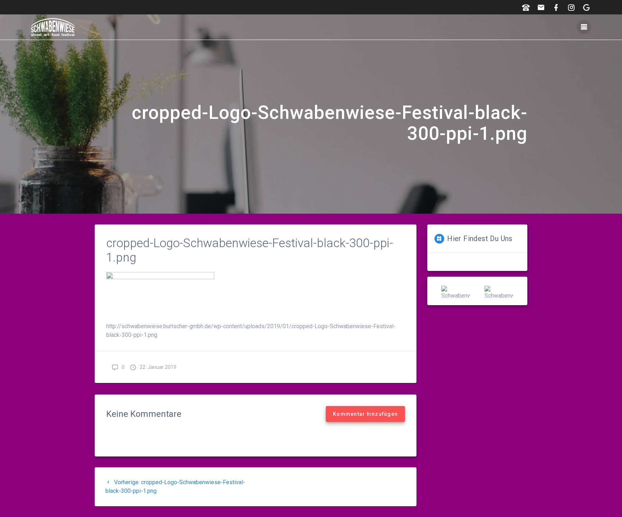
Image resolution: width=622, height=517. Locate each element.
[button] (432, 291)
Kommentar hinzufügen (365, 414)
